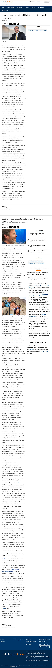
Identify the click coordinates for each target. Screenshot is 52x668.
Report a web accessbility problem (28, 665)
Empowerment (41, 263)
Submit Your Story (44, 646)
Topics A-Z (2, 641)
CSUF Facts (28, 639)
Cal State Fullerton (7, 2)
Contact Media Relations (31, 641)
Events (27, 7)
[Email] (18, 24)
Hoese (3, 558)
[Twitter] (12, 24)
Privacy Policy (29, 644)
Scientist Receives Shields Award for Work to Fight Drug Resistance (38, 251)
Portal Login (32, 1)
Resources (39, 1)
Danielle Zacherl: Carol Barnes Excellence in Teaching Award (37, 234)
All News (2, 639)
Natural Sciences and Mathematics (35, 261)
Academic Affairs (43, 30)
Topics (3, 7)
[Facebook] (10, 24)
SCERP (20, 482)
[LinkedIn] (15, 24)
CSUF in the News (11, 7)
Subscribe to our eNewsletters (45, 639)
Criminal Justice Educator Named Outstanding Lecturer (38, 246)
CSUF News (5, 4)
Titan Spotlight (20, 7)
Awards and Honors (32, 263)
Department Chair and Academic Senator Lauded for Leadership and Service (38, 240)
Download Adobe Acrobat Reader (40, 665)
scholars (4, 608)
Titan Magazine (5, 10)
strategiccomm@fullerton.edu (32, 654)
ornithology (11, 340)
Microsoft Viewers (13, 666)
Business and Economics (33, 30)
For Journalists (41, 7)
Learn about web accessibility (15, 665)
